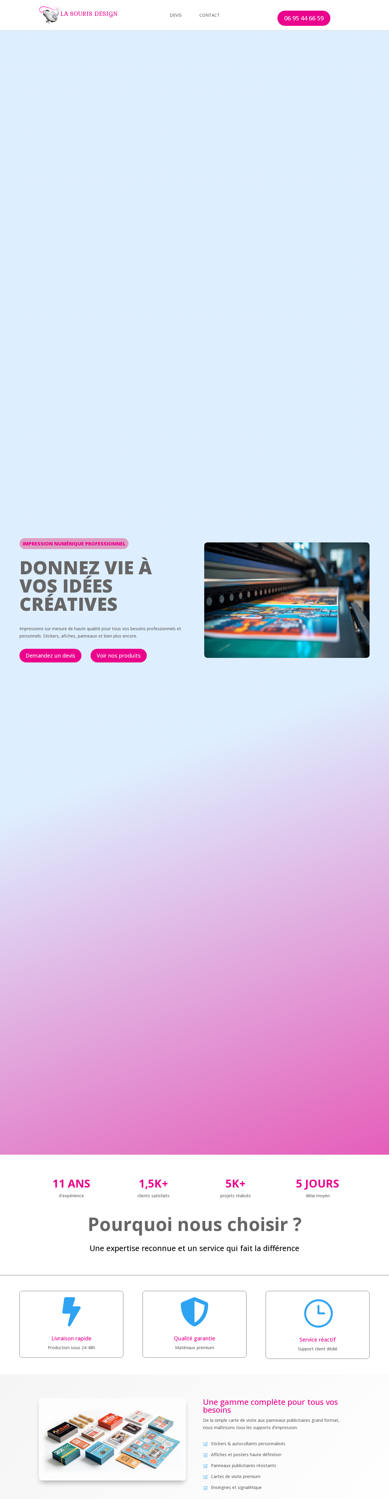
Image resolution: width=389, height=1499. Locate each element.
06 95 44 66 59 (304, 18)
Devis (176, 15)
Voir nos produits (119, 655)
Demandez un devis (50, 655)
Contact (209, 15)
